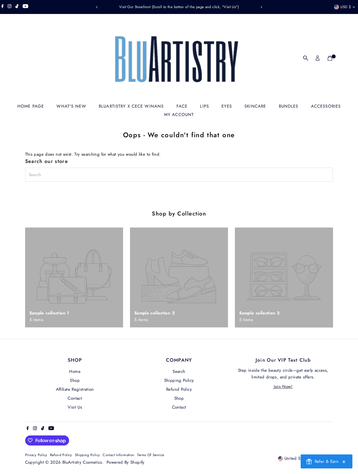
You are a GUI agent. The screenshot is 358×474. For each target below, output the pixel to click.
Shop (75, 380)
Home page (30, 106)
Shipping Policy (179, 380)
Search (179, 371)
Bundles (288, 106)
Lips (204, 106)
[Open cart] (330, 58)
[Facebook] (2, 7)
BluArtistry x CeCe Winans (131, 106)
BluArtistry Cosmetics (82, 462)
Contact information (118, 455)
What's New (71, 106)
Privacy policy (36, 455)
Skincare (255, 106)
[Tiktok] (17, 7)
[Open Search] (305, 58)
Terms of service (150, 455)
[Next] (261, 7)
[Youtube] (25, 7)
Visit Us (75, 407)
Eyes (227, 106)
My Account (179, 115)
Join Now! (283, 386)
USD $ (345, 7)
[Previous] (97, 7)
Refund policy (61, 455)
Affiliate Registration (75, 389)
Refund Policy (179, 389)
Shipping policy (87, 455)
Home (75, 371)
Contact (75, 398)
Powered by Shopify (126, 462)
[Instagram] (9, 7)
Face (182, 106)
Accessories (326, 106)
